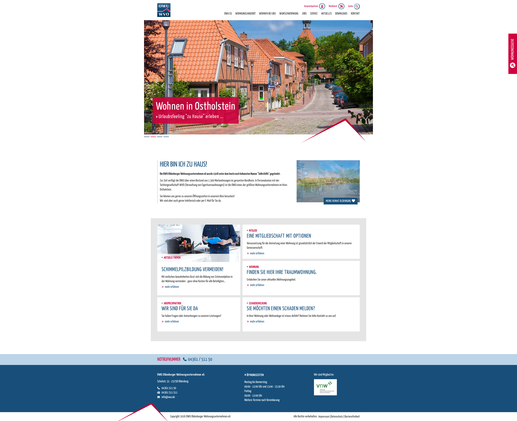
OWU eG (228, 13)
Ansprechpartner (311, 6)
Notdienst (333, 6)
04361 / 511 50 (200, 359)
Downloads (341, 13)
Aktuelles (326, 13)
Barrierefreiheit (352, 416)
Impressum (323, 416)
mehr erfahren (172, 286)
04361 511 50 (169, 388)
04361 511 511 (169, 392)
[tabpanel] (258, 77)
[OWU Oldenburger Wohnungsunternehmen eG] (163, 10)
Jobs (304, 13)
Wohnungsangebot (245, 13)
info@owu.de (168, 397)
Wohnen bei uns (267, 13)
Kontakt (355, 13)
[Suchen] (357, 6)
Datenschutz (337, 416)
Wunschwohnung (288, 13)
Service (314, 13)
